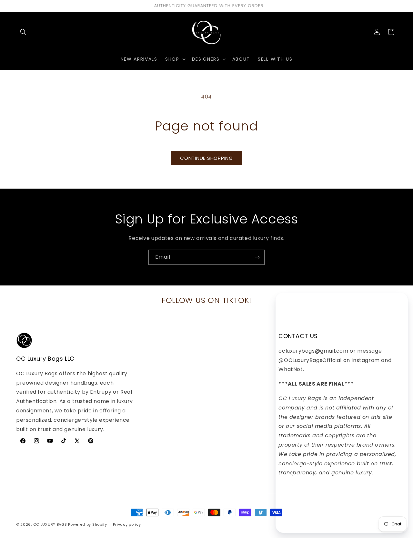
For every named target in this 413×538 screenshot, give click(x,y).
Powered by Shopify (87, 524)
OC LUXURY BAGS (50, 524)
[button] (23, 32)
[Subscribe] (257, 257)
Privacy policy (127, 524)
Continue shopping (206, 158)
